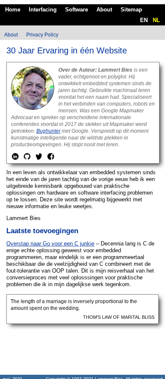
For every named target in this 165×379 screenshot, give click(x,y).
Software (76, 9)
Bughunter (48, 131)
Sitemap (131, 9)
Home (12, 9)
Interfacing (43, 9)
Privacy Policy (42, 35)
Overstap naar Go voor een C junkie (50, 243)
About (104, 9)
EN (144, 20)
